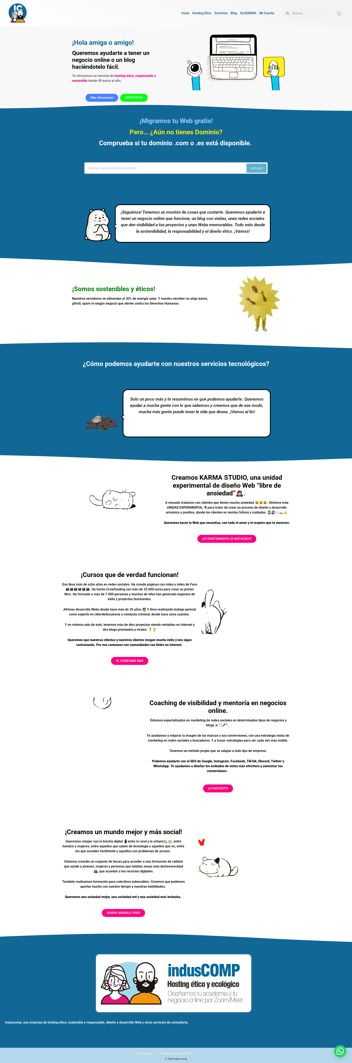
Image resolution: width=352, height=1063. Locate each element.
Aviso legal (145, 1053)
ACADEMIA (248, 13)
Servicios (221, 13)
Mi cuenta (266, 13)
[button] (340, 1051)
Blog (234, 13)
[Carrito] (339, 13)
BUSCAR (256, 168)
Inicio (185, 13)
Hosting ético (201, 13)
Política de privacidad (176, 1053)
